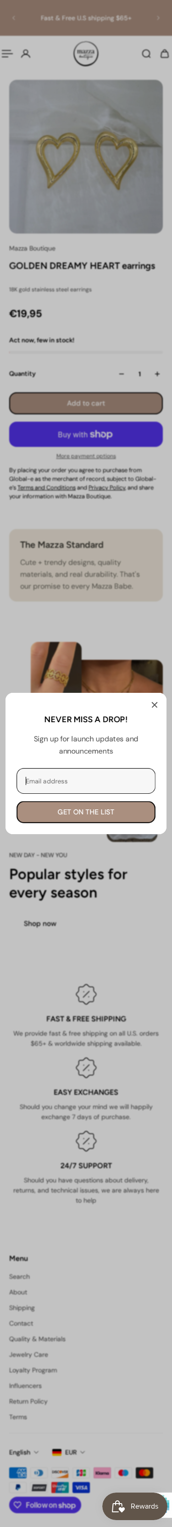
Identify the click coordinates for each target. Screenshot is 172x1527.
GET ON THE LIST (86, 812)
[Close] (154, 705)
